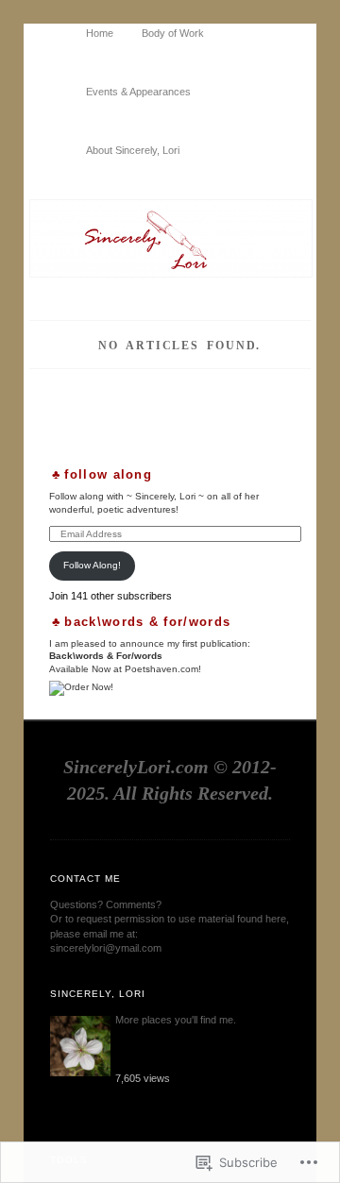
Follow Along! (92, 565)
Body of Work (173, 33)
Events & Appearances (138, 91)
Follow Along (108, 474)
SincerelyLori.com (136, 766)
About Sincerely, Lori (132, 150)
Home (99, 33)
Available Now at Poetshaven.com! (125, 669)
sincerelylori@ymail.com (106, 948)
